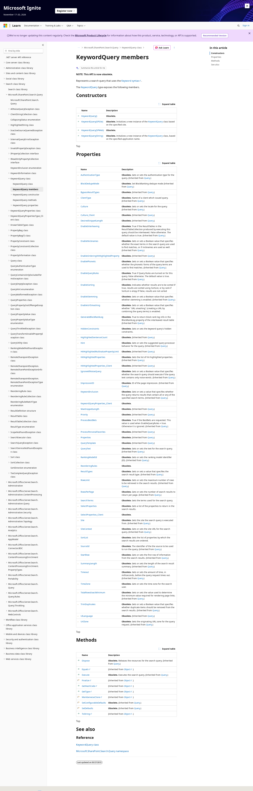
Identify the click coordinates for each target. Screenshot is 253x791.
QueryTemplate (88, 443)
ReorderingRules (89, 465)
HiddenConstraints (90, 328)
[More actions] (174, 47)
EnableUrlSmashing (90, 305)
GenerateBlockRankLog (92, 317)
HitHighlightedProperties (93, 357)
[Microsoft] (5, 26)
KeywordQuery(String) (92, 135)
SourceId (85, 546)
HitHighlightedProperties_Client (96, 365)
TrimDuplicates (88, 604)
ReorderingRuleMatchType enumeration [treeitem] (24, 403)
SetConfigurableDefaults (94, 702)
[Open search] (238, 25)
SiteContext (86, 528)
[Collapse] (43, 45)
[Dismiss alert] (247, 6)
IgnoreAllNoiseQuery (91, 371)
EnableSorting (88, 284)
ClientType (86, 197)
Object (127, 669)
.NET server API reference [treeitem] (18, 57)
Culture (84, 206)
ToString (86, 713)
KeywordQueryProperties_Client (96, 403)
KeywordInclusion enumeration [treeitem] (26, 167)
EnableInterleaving (90, 226)
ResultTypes (87, 471)
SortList (84, 537)
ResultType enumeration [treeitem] (23, 426)
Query (147, 178)
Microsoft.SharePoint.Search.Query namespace (102, 751)
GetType (86, 691)
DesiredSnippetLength (92, 220)
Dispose (86, 660)
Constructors (217, 53)
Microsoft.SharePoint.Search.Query (101, 47)
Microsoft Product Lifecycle (90, 35)
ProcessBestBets (89, 420)
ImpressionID (87, 383)
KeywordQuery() (89, 116)
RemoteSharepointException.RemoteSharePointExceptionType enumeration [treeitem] (27, 382)
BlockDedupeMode (90, 183)
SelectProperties (89, 506)
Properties (86, 437)
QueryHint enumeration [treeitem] (22, 289)
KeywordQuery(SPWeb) (92, 130)
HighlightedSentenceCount (94, 337)
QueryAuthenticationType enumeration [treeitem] (23, 268)
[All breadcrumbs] (78, 47)
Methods (215, 60)
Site (82, 520)
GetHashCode (88, 686)
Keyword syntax (130, 80)
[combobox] (23, 51)
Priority (84, 414)
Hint (83, 342)
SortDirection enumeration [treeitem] (24, 467)
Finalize (85, 680)
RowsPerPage (87, 491)
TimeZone (85, 583)
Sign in (246, 25)
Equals (85, 669)
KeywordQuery (89, 87)
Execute (85, 674)
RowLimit (85, 480)
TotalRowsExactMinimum (93, 592)
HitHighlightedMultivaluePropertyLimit (100, 351)
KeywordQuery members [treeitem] (25, 189)
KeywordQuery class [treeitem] (23, 183)
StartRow (85, 554)
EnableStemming (89, 296)
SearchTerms (87, 500)
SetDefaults (87, 708)
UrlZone (84, 621)
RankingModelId (89, 457)
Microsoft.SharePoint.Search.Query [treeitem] (25, 102)
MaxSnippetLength (90, 409)
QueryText (86, 448)
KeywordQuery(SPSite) (92, 121)
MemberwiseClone (91, 697)
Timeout (85, 572)
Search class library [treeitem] (17, 89)
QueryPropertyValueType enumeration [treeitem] (23, 321)
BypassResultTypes (90, 192)
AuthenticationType (90, 175)
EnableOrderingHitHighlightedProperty (100, 255)
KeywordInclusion (89, 391)
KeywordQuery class (132, 47)
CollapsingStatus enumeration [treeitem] (25, 119)
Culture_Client (88, 215)
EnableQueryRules (90, 273)
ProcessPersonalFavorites (93, 431)
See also (215, 64)
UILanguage (87, 616)
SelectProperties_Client (92, 514)
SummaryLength (89, 563)
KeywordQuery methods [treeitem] (25, 200)
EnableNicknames (89, 241)
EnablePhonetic (88, 261)
